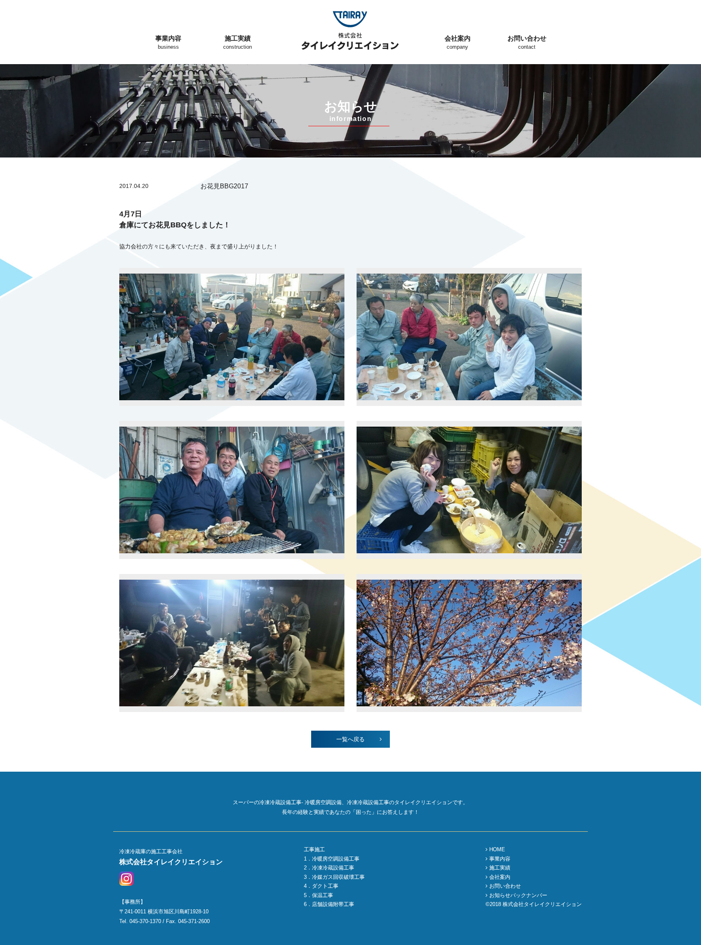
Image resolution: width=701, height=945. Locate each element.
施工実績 (237, 42)
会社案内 (458, 42)
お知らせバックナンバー (517, 895)
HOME (496, 849)
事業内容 (168, 42)
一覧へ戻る (350, 739)
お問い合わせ (526, 42)
